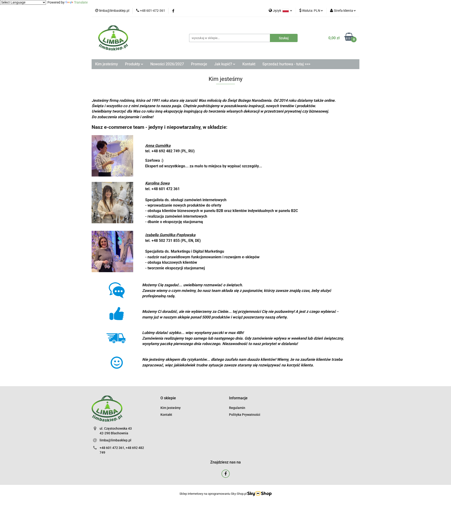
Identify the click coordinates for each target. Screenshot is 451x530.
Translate (81, 2)
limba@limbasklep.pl (115, 440)
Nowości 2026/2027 (167, 64)
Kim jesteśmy (106, 64)
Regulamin (237, 408)
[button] (168, 398)
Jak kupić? (223, 64)
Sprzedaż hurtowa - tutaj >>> (286, 64)
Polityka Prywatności (244, 414)
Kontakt (248, 64)
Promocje (199, 64)
